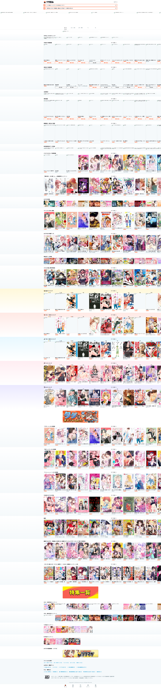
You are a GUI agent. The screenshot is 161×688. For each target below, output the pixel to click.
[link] (60, 37)
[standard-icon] (116, 5)
